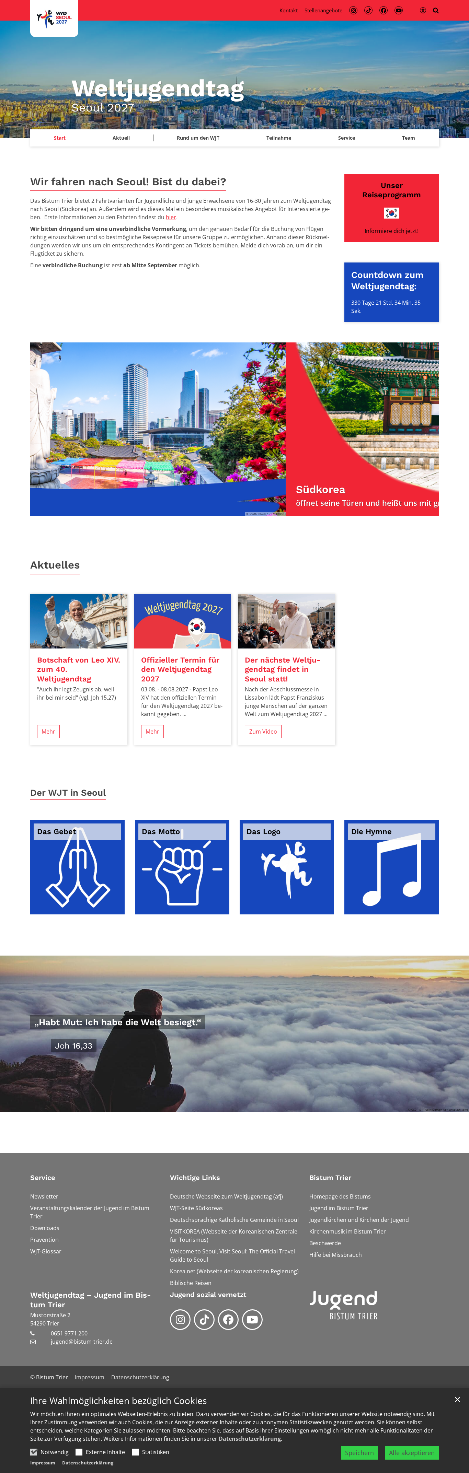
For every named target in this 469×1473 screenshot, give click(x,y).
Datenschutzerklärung (250, 1438)
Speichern (359, 1453)
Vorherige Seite (44, 429)
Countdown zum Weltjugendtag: (387, 280)
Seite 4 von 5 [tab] (246, 509)
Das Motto (161, 831)
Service (42, 1177)
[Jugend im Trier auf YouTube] (252, 1319)
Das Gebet (56, 831)
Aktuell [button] (121, 138)
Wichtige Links (195, 1177)
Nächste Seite (425, 429)
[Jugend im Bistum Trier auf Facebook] (228, 1319)
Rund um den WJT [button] (198, 138)
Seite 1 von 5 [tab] (210, 509)
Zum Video (263, 731)
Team (408, 138)
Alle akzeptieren (412, 1453)
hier (171, 217)
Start (60, 138)
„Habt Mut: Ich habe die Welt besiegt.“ (117, 1022)
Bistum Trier (330, 1177)
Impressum (42, 1463)
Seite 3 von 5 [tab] (234, 509)
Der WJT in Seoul (68, 792)
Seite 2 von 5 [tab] (222, 509)
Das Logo (264, 831)
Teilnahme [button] (278, 138)
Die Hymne (371, 831)
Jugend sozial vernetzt (208, 1294)
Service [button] (346, 138)
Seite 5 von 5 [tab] (258, 509)
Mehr (48, 731)
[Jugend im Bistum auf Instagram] (180, 1319)
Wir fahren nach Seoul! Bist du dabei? (128, 181)
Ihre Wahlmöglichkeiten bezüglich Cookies (118, 1400)
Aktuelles (55, 565)
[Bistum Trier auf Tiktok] (204, 1319)
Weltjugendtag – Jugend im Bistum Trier (90, 1300)
